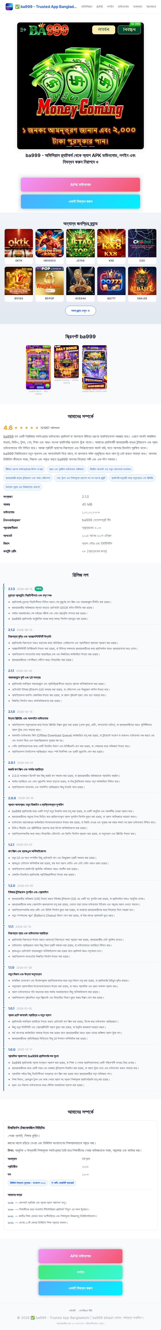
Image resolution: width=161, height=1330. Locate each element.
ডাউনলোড (123, 6)
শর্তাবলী (72, 1310)
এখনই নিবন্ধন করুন (80, 201)
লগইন (110, 6)
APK (99, 6)
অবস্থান (137, 6)
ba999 (8, 436)
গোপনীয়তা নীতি (85, 1310)
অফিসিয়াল (86, 6)
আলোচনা (151, 6)
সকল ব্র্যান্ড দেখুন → (80, 310)
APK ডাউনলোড (80, 184)
